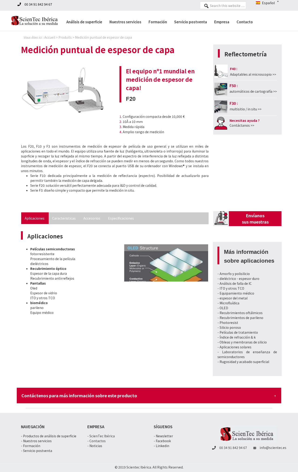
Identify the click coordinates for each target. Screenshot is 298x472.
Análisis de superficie (84, 22)
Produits (65, 37)
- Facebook (162, 440)
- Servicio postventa (36, 450)
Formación (158, 22)
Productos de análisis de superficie (49, 436)
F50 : (234, 85)
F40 (233, 68)
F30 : (234, 103)
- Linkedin (161, 445)
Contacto (245, 22)
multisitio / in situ (244, 109)
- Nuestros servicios (36, 440)
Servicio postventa (190, 22)
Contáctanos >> (242, 125)
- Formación (30, 445)
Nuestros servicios (125, 22)
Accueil (49, 37)
